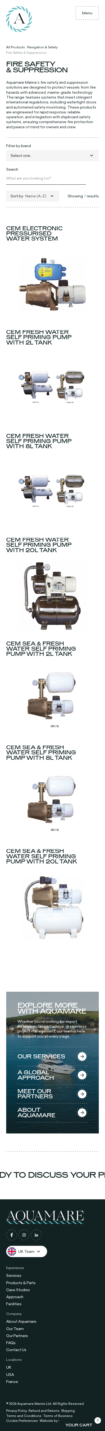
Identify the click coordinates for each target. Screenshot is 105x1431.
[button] (87, 13)
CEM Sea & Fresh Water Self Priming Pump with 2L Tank (41, 649)
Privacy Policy (16, 1410)
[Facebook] (11, 1235)
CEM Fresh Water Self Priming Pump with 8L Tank (39, 441)
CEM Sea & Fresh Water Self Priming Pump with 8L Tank (41, 752)
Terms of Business (58, 1415)
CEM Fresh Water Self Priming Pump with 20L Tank (39, 545)
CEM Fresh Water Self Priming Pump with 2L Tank (39, 337)
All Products (15, 47)
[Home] (19, 19)
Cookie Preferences (22, 1420)
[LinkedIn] (36, 1235)
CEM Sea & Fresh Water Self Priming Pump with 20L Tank (41, 856)
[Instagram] (24, 1235)
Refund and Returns (44, 1410)
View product (52, 313)
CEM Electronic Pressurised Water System (34, 233)
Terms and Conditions (23, 1415)
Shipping (68, 1410)
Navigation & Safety (42, 47)
